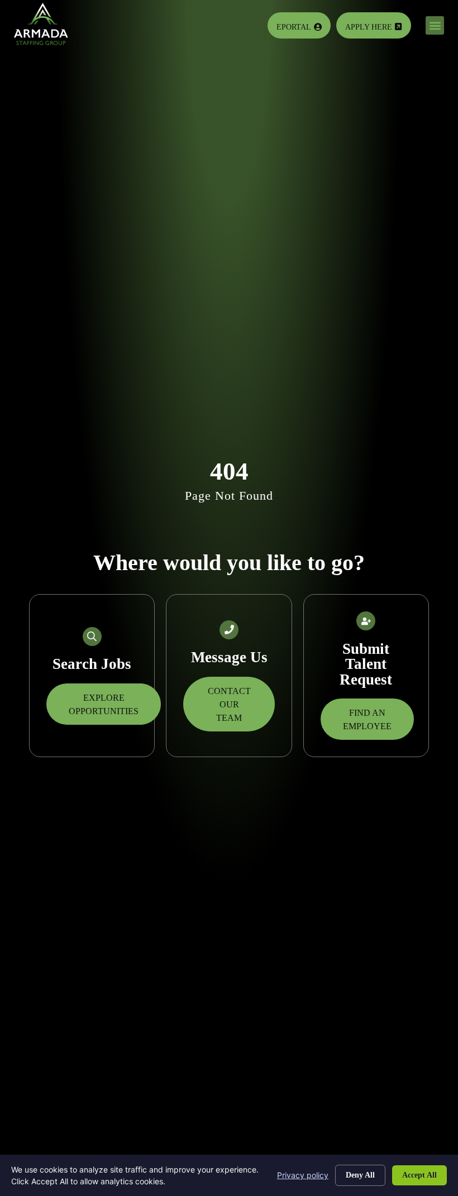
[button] (435, 25)
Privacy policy (302, 1175)
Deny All (360, 1175)
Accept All (419, 1175)
